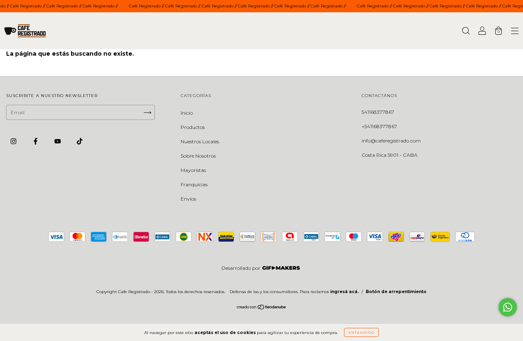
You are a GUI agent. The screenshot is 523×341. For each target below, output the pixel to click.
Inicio (187, 113)
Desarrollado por (240, 268)
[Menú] (515, 32)
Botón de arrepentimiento (396, 291)
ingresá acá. (344, 291)
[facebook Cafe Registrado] (36, 141)
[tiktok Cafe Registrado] (79, 141)
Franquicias (194, 184)
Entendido (361, 332)
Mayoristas (193, 170)
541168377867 (378, 112)
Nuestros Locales (200, 141)
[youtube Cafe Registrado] (58, 141)
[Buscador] (466, 32)
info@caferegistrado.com (391, 141)
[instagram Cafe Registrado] (14, 141)
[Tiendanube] (261, 308)
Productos (193, 127)
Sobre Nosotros (198, 156)
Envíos (188, 199)
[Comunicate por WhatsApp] (507, 307)
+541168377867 (379, 126)
